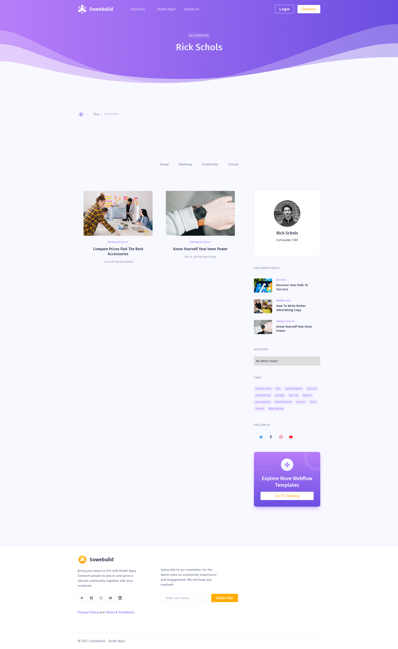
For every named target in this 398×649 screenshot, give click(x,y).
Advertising (263, 389)
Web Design (276, 409)
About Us (191, 9)
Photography (283, 402)
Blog (96, 114)
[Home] (81, 114)
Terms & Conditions (120, 612)
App (278, 389)
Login (284, 9)
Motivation (263, 402)
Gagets (312, 389)
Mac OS (293, 395)
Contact (309, 9)
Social (301, 402)
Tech (313, 402)
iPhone (279, 395)
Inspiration (263, 395)
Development (293, 389)
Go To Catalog (287, 496)
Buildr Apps (166, 9)
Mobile (307, 395)
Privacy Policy (88, 612)
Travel (260, 409)
